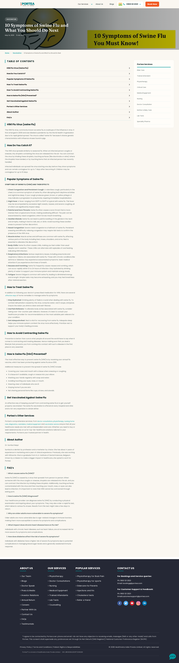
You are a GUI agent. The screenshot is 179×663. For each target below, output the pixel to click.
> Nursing (52, 585)
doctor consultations (45, 421)
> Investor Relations (29, 595)
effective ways (10, 295)
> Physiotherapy (55, 576)
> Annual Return (27, 600)
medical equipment (34, 424)
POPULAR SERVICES (88, 568)
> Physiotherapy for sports (88, 581)
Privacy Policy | (26, 647)
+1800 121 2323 (132, 4)
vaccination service (52, 424)
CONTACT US (125, 568)
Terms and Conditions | (43, 647)
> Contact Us (26, 614)
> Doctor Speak (27, 585)
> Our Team (25, 576)
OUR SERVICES (57, 568)
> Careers (24, 605)
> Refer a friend (83, 600)
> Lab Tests (53, 600)
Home (7, 53)
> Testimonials (27, 624)
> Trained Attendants (58, 595)
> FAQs (23, 619)
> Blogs (23, 581)
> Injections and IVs (85, 590)
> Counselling (54, 605)
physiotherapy (58, 421)
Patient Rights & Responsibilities (66, 647)
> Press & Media (27, 590)
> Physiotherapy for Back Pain (90, 576)
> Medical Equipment (58, 590)
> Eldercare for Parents (87, 585)
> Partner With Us (28, 609)
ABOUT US (26, 568)
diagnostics (13, 424)
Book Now (152, 4)
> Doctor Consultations (59, 581)
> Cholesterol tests (85, 595)
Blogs (112, 4)
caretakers (22, 424)
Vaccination (11, 19)
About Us (99, 4)
